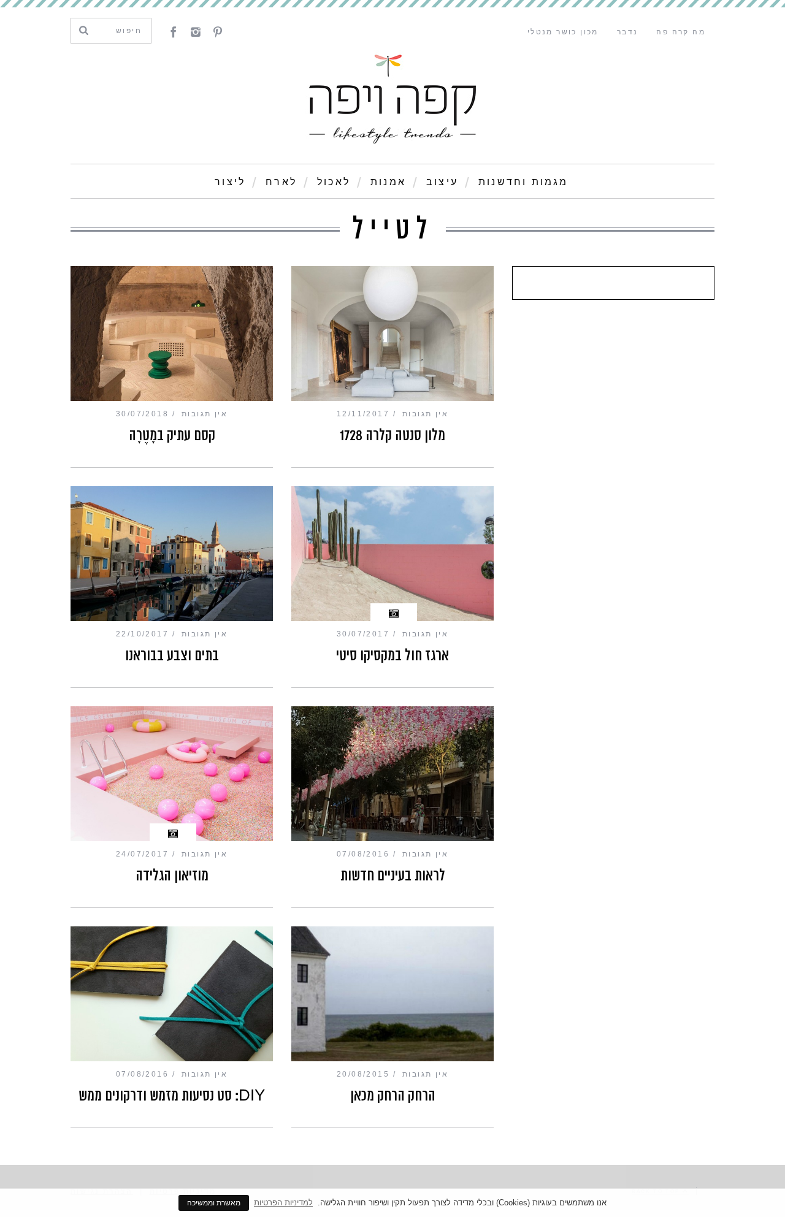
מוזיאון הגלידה (172, 875)
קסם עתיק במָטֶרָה (172, 435)
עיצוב (442, 182)
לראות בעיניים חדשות (392, 875)
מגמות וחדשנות (523, 182)
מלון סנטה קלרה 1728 (392, 435)
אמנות (388, 182)
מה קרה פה (680, 32)
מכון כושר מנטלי (563, 32)
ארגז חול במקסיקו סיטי (392, 655)
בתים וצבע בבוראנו (172, 655)
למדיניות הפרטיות (283, 1202)
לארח (281, 182)
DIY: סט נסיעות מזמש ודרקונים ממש (171, 1095)
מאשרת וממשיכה (213, 1203)
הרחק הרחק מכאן (392, 1095)
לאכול (333, 182)
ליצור (230, 182)
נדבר (627, 32)
